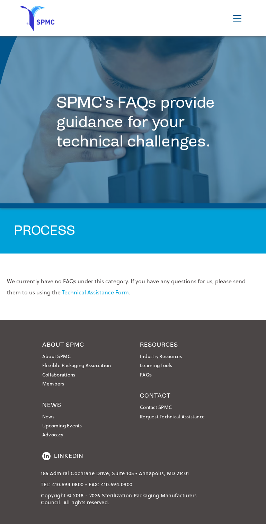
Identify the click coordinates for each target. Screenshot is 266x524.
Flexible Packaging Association (76, 365)
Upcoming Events (62, 425)
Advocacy (52, 434)
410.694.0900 (117, 484)
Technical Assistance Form (95, 292)
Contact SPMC (156, 407)
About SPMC (56, 356)
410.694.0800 (68, 484)
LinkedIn (68, 456)
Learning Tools (156, 365)
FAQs (146, 374)
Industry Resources (161, 356)
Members (53, 383)
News (48, 416)
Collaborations (59, 374)
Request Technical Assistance (172, 416)
